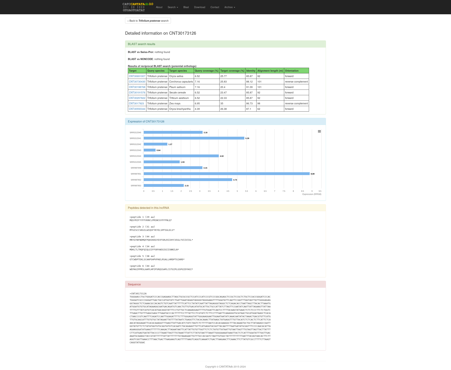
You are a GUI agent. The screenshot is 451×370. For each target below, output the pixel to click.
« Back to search (148, 20)
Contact (215, 7)
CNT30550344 (137, 108)
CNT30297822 (137, 98)
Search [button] (172, 7)
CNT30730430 (137, 81)
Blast (186, 7)
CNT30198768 (137, 87)
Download (199, 7)
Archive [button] (228, 7)
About (159, 7)
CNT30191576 (137, 92)
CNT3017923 (136, 103)
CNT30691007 (137, 76)
